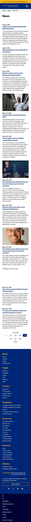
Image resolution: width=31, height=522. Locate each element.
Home (4, 10)
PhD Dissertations (7, 455)
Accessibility (5, 509)
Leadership (5, 373)
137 (11, 335)
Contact (4, 398)
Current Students (7, 414)
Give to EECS (15, 484)
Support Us (5, 389)
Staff (3, 377)
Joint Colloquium (6, 457)
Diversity (4, 359)
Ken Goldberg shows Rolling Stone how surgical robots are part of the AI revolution (15, 184)
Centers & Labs (6, 450)
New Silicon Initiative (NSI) (9, 469)
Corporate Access (7, 466)
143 (20, 339)
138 (16, 335)
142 (15, 339)
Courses (4, 409)
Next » (16, 341)
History (4, 357)
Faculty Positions (7, 393)
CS (3, 498)
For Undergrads (6, 430)
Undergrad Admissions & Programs (11, 405)
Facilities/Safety (6, 436)
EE (3, 495)
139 (20, 335)
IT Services (5, 434)
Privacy (4, 514)
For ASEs (5, 432)
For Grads (5, 428)
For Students (5, 425)
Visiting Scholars (6, 441)
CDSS (3, 506)
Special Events (6, 363)
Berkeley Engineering (7, 504)
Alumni (4, 381)
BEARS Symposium (7, 459)
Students (4, 379)
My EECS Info (6, 423)
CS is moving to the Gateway (19, 1)
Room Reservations (7, 421)
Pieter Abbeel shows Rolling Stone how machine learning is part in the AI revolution (15, 251)
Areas (4, 448)
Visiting (4, 361)
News (9, 10)
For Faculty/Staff (7, 438)
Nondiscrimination (6, 512)
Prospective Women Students (10, 411)
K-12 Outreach (6, 391)
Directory (4, 370)
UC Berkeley (5, 501)
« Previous (16, 332)
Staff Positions (6, 395)
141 (11, 339)
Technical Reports (7, 452)
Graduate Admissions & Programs (11, 407)
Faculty (4, 375)
